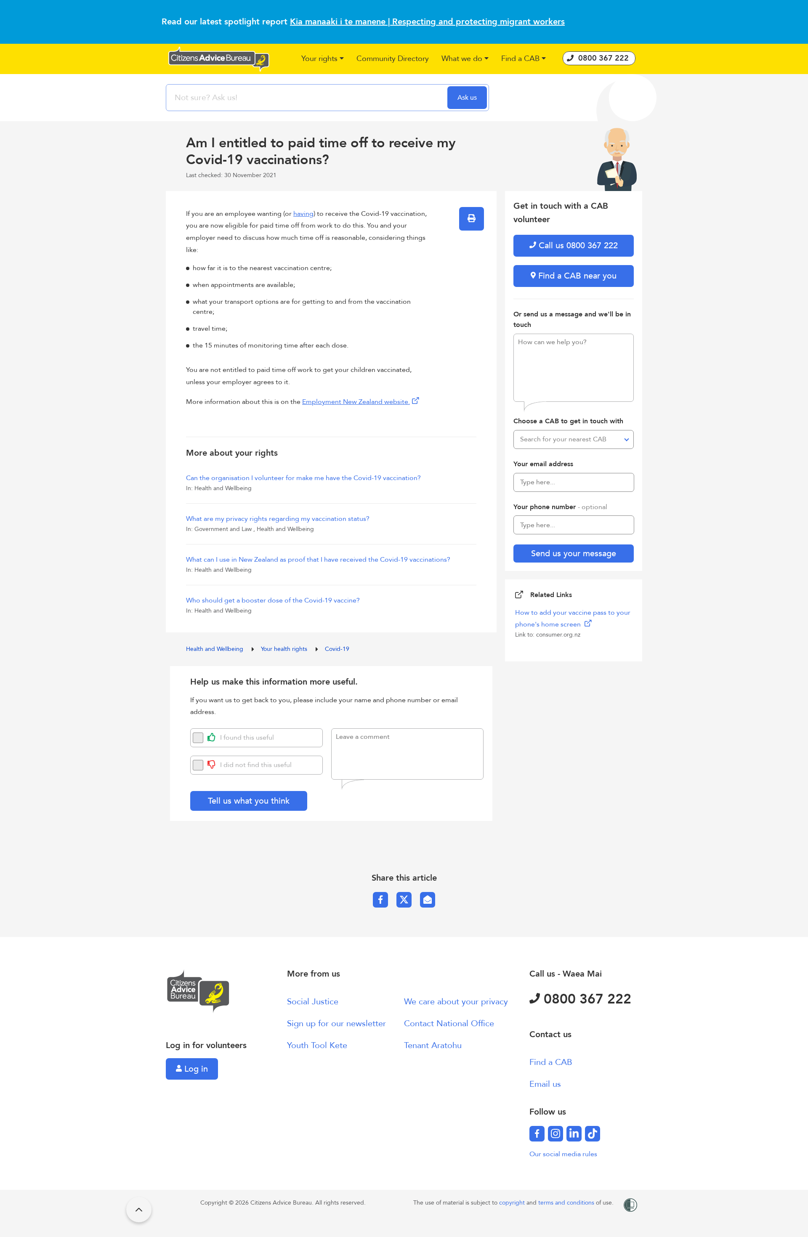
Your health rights (285, 649)
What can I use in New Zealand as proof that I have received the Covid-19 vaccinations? (318, 559)
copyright (512, 1203)
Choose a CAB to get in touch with (568, 421)
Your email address (543, 464)
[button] (322, 59)
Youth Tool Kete (317, 1045)
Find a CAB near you (576, 275)
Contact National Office (449, 1023)
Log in (195, 1069)
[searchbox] (307, 97)
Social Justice (312, 1001)
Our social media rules (563, 1154)
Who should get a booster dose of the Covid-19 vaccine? (273, 600)
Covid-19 (337, 649)
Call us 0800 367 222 (577, 245)
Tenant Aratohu (433, 1045)
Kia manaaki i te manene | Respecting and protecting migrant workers (427, 21)
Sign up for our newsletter (336, 1023)
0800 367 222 (585, 999)
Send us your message (573, 553)
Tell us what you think (249, 801)
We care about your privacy (456, 1001)
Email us (545, 1084)
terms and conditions (567, 1203)
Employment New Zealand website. (356, 401)
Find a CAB (550, 1062)
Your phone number (560, 507)
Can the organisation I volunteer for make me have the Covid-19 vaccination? (303, 478)
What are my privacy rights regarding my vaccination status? (277, 518)
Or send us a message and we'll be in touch (572, 320)
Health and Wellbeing (215, 649)
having (303, 213)
